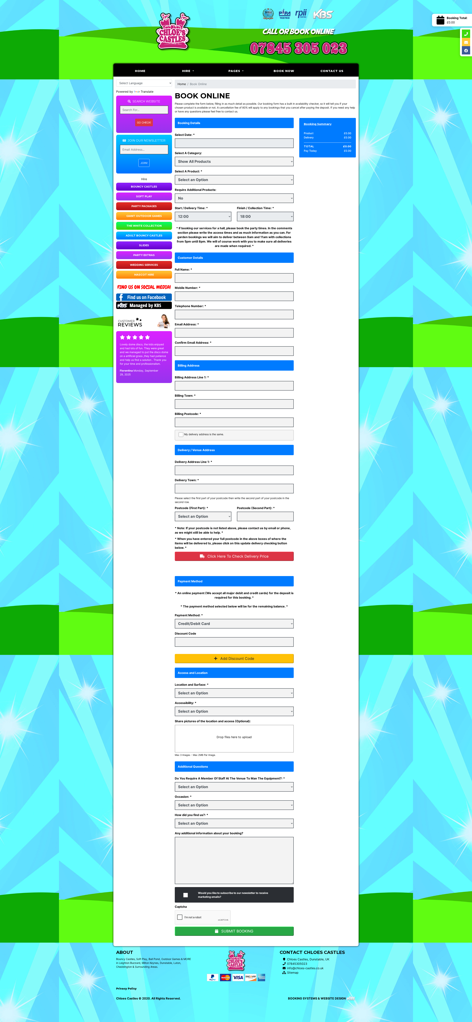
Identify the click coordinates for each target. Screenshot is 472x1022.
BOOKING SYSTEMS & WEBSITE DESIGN (317, 998)
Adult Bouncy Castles (144, 235)
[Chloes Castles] (173, 31)
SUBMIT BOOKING (236, 931)
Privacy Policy (126, 988)
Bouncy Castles (144, 186)
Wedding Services (144, 265)
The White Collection (144, 225)
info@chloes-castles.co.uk (305, 968)
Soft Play (144, 196)
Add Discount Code (236, 658)
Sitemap (293, 972)
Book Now (284, 71)
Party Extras (144, 255)
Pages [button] (234, 71)
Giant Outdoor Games (144, 216)
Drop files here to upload (234, 737)
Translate (147, 91)
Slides (144, 245)
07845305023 (297, 964)
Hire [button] (187, 71)
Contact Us (331, 71)
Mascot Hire (144, 274)
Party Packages (144, 206)
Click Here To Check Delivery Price (237, 556)
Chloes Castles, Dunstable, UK (308, 959)
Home (149, 71)
